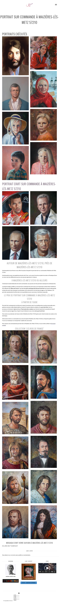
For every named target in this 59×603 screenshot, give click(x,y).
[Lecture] (40, 571)
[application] (47, 568)
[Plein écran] (54, 571)
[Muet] (52, 571)
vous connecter (12, 555)
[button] (47, 568)
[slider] (46, 571)
